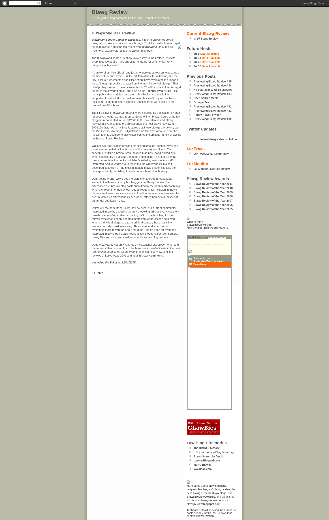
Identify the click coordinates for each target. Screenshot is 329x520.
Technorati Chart (197, 510)
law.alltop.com (203, 468)
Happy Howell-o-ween (207, 114)
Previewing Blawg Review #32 (213, 106)
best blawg (193, 493)
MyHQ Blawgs (203, 464)
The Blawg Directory (207, 447)
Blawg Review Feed (199, 224)
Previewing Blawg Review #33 (213, 94)
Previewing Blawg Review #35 (213, 81)
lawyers (192, 489)
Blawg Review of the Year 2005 (213, 209)
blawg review (222, 489)
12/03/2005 (129, 262)
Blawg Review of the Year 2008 (213, 196)
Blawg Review (110, 12)
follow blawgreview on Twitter (218, 139)
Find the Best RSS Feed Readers (207, 227)
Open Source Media (206, 98)
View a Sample (200, 264)
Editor (113, 262)
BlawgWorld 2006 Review (113, 33)
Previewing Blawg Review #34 (213, 85)
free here (97, 50)
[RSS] (212, 218)
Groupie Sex (201, 102)
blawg (212, 485)
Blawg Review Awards (201, 496)
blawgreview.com (212, 500)
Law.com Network (217, 237)
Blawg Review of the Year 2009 (213, 192)
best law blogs (217, 493)
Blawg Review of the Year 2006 (213, 204)
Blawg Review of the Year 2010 (213, 188)
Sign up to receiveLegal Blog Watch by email (208, 259)
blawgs (221, 485)
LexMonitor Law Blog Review (212, 168)
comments (156, 255)
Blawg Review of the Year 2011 (213, 183)
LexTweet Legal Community (211, 153)
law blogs (204, 489)
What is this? (195, 221)
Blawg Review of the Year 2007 (213, 200)
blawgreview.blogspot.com (203, 504)
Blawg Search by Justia (209, 456)
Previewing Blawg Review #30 (213, 119)
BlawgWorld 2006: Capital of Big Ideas (116, 39)
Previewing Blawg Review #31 (213, 110)
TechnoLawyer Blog (158, 90)
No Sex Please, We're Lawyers (213, 89)
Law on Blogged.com (207, 460)
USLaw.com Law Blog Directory (214, 452)
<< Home (97, 273)
